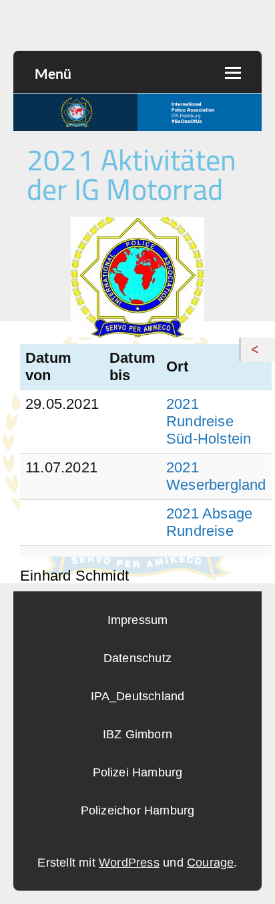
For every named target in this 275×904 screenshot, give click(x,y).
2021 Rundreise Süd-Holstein (208, 421)
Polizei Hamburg (138, 772)
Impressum (137, 620)
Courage (210, 862)
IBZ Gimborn (137, 734)
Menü (53, 73)
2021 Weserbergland (216, 476)
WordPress (129, 862)
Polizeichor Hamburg (138, 810)
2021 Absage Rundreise (209, 522)
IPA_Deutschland (138, 696)
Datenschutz (137, 658)
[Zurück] (258, 349)
